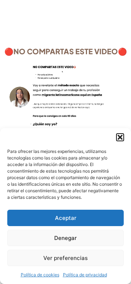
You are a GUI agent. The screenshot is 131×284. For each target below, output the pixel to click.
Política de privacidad (85, 274)
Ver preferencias (65, 258)
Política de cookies (40, 274)
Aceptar (65, 217)
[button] (120, 137)
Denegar (65, 237)
